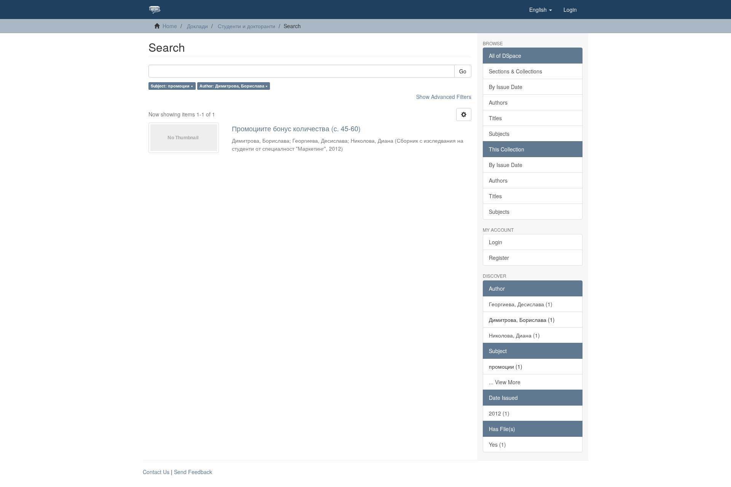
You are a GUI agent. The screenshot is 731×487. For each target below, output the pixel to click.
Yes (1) (497, 444)
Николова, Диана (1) (514, 335)
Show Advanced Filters (443, 96)
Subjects (499, 133)
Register (499, 257)
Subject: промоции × (172, 86)
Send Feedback (193, 472)
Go (462, 71)
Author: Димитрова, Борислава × (234, 86)
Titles (495, 118)
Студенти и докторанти (246, 26)
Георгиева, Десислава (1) (520, 304)
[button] (541, 9)
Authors (498, 102)
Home (170, 26)
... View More (504, 382)
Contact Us (156, 472)
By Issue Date (505, 87)
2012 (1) (499, 413)
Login (495, 242)
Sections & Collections (515, 71)
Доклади (197, 26)
